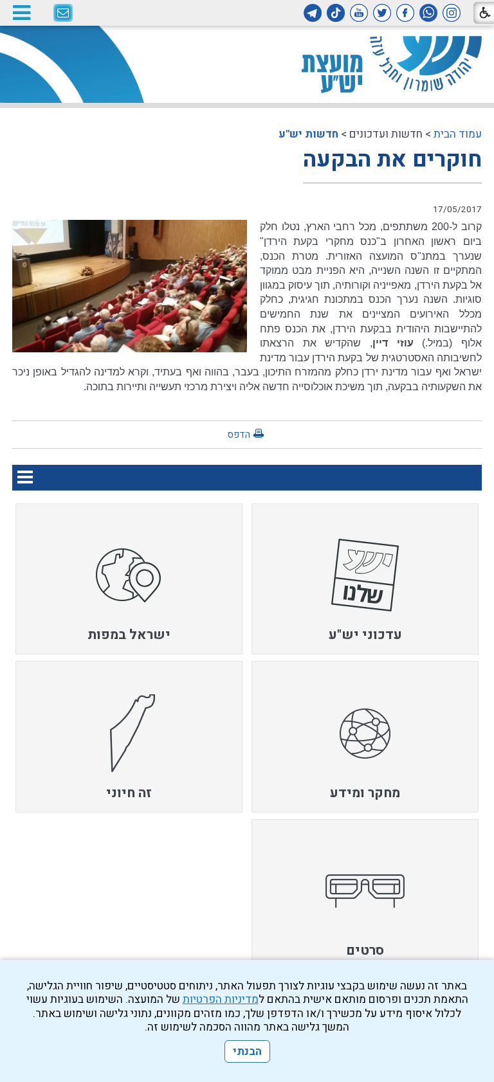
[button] (21, 12)
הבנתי (247, 1051)
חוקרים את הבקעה (392, 159)
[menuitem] (365, 578)
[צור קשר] (63, 13)
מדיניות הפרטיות (221, 999)
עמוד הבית (458, 134)
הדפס (238, 435)
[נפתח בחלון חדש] (452, 13)
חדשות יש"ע (308, 134)
